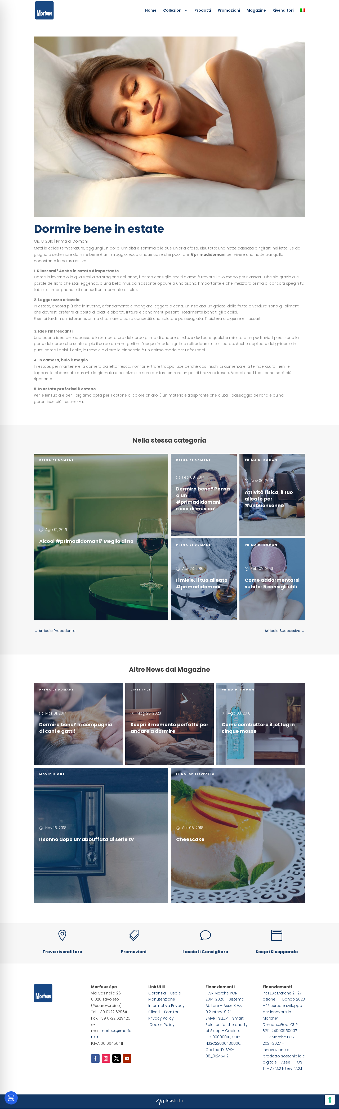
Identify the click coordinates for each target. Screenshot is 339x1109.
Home (151, 10)
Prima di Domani (72, 241)
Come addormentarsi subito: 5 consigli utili (272, 583)
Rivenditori (283, 10)
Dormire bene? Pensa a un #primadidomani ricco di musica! (203, 498)
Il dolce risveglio (195, 774)
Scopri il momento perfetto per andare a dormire (169, 727)
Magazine (256, 10)
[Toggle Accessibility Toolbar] (11, 1098)
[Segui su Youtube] (127, 1058)
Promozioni (229, 10)
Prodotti (202, 10)
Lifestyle (141, 690)
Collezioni (172, 10)
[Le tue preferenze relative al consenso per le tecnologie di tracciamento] (330, 1100)
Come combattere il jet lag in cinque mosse (258, 727)
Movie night (52, 774)
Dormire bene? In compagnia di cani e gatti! (75, 727)
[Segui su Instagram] (106, 1058)
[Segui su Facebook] (95, 1058)
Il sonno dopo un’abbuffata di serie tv (86, 839)
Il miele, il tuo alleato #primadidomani (202, 583)
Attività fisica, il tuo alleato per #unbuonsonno (269, 498)
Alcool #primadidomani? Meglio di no (86, 541)
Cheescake (190, 839)
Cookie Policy (162, 1024)
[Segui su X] (116, 1058)
